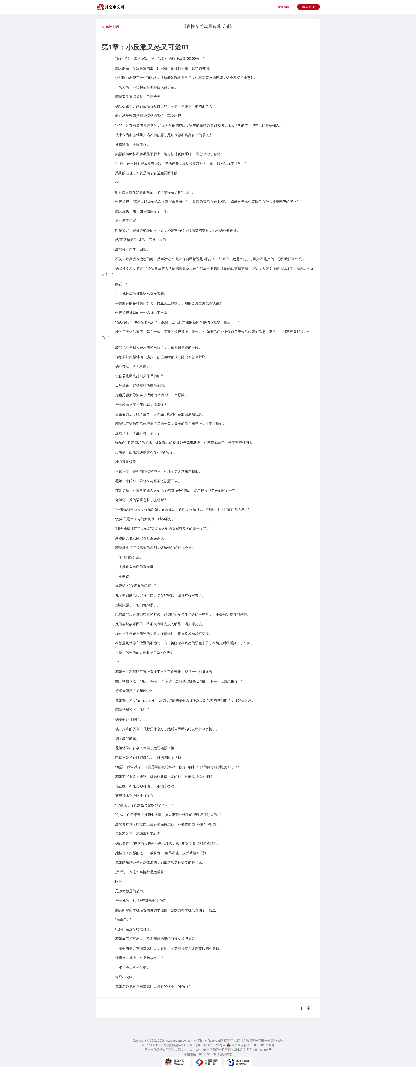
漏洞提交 (226, 1054)
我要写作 (308, 7)
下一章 (305, 1008)
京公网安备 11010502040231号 (253, 1045)
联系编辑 (284, 7)
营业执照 (277, 1040)
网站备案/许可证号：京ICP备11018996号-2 (196, 1045)
